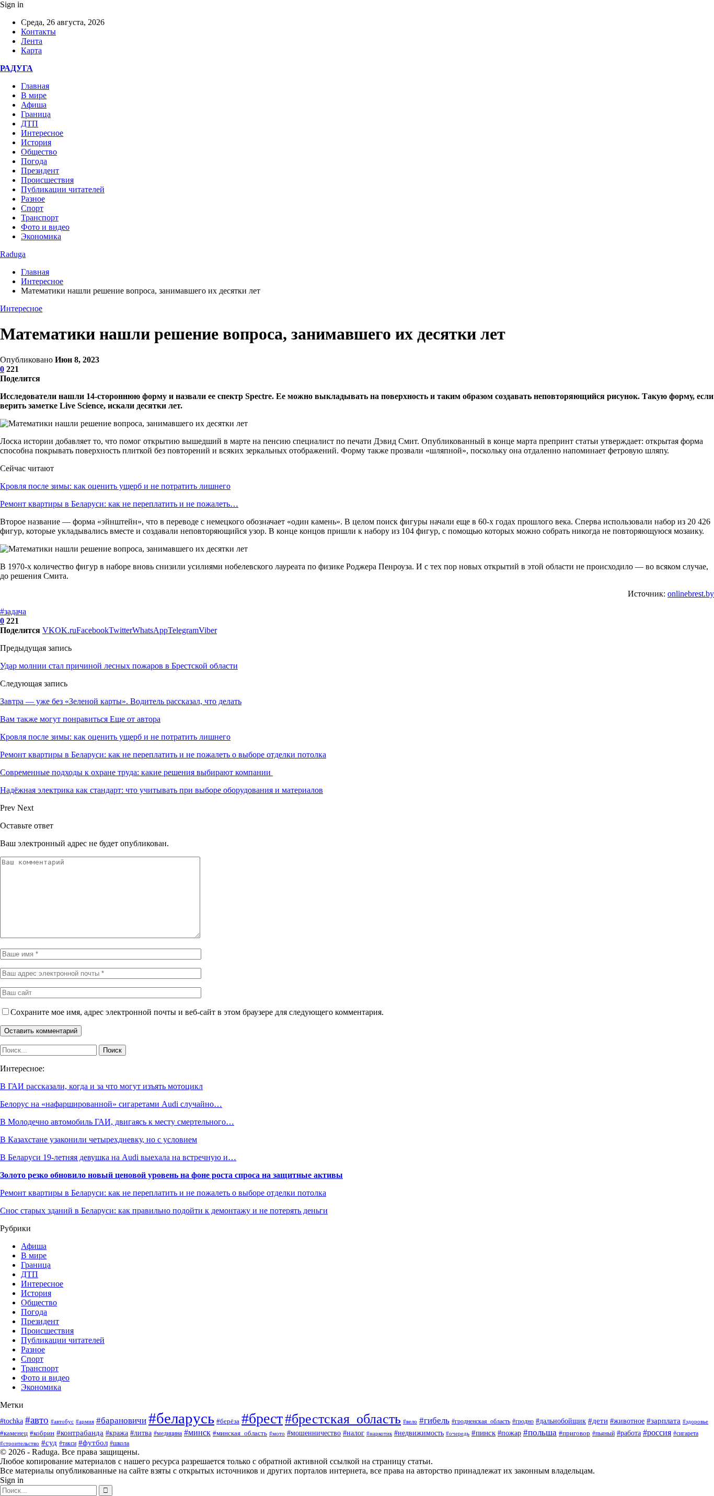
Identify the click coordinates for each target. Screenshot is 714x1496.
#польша (540, 1432)
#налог (353, 1433)
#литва (141, 1433)
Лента (31, 41)
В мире (34, 95)
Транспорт (40, 217)
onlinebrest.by (690, 593)
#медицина (168, 1433)
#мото (277, 1433)
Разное (33, 198)
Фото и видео (45, 227)
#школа (119, 1443)
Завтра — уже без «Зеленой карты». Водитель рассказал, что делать (120, 701)
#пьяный (603, 1433)
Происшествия (47, 180)
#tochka (11, 1421)
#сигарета (685, 1433)
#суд (49, 1443)
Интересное (42, 132)
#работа (629, 1433)
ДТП (29, 123)
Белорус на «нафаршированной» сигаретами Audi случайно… (111, 1104)
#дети (598, 1420)
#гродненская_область (481, 1421)
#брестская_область (343, 1419)
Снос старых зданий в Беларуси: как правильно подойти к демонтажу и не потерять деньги (164, 1210)
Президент (40, 170)
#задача (13, 611)
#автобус (62, 1421)
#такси (67, 1443)
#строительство (19, 1443)
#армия (85, 1421)
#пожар (509, 1433)
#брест (262, 1418)
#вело (410, 1421)
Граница (36, 114)
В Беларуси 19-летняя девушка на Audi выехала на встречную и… (118, 1157)
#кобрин (42, 1433)
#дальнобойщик (561, 1421)
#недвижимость (419, 1433)
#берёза (227, 1421)
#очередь (457, 1433)
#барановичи (121, 1420)
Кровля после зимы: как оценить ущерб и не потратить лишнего (115, 486)
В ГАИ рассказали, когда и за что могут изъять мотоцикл (101, 1086)
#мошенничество (314, 1433)
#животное (627, 1421)
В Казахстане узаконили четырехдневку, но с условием (98, 1139)
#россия (657, 1432)
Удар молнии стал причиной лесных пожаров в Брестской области (119, 665)
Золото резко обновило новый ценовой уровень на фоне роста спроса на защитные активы (171, 1175)
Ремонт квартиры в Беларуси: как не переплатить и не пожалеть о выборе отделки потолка (163, 1192)
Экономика (41, 236)
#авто (37, 1420)
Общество (39, 151)
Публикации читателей (63, 189)
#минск (197, 1432)
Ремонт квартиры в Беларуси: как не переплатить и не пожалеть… (119, 503)
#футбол (93, 1443)
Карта (31, 50)
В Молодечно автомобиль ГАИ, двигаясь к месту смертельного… (117, 1121)
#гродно (523, 1421)
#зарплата (664, 1421)
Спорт (32, 208)
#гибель (434, 1420)
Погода (34, 161)
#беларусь (181, 1418)
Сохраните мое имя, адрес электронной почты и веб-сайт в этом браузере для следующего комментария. (197, 1012)
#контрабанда (79, 1433)
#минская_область (240, 1433)
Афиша (34, 104)
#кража (117, 1433)
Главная (35, 85)
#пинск (483, 1433)
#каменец (14, 1433)
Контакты (38, 31)
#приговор (574, 1433)
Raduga (13, 254)
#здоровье (695, 1421)
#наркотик (379, 1433)
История (36, 142)
